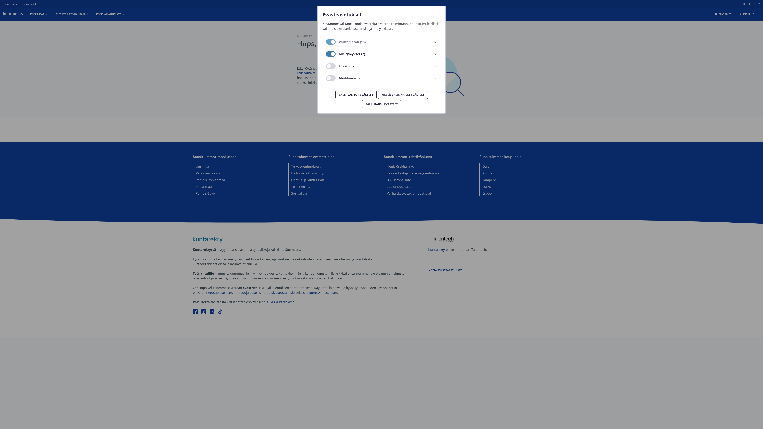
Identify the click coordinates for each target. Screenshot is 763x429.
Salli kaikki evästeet (382, 104)
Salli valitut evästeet (356, 95)
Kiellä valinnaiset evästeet (403, 95)
